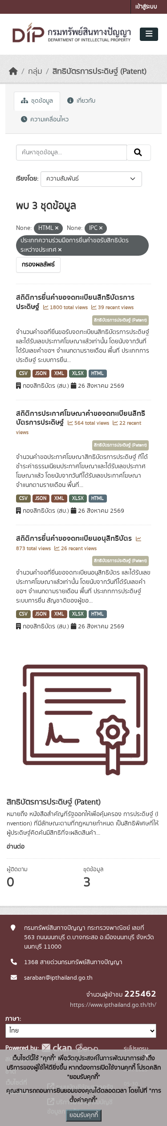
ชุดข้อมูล (41, 101)
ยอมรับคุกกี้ (83, 1115)
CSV (23, 373)
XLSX (78, 373)
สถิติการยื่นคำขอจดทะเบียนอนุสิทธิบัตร (75, 538)
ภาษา (12, 1018)
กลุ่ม (35, 71)
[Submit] (138, 153)
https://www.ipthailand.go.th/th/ (113, 1005)
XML (59, 373)
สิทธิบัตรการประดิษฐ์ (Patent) (100, 71)
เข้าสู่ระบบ (146, 7)
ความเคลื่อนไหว (49, 119)
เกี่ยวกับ (85, 101)
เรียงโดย (26, 178)
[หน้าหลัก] (13, 71)
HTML (97, 373)
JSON (40, 373)
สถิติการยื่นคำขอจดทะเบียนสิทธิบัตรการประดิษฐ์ (75, 302)
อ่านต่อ (15, 846)
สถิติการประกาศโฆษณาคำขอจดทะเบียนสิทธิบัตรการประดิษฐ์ (80, 418)
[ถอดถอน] (56, 228)
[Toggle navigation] (149, 34)
